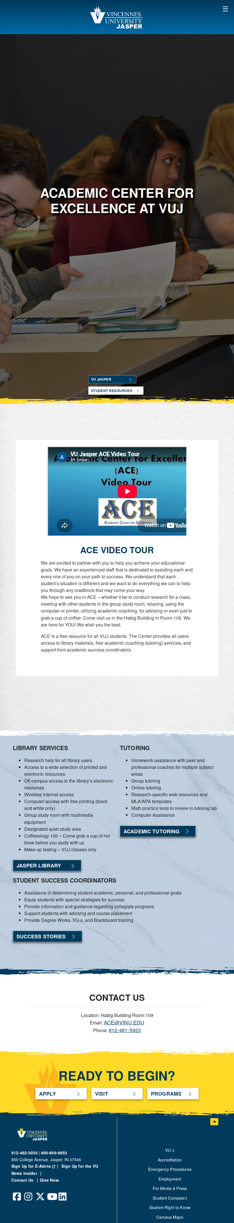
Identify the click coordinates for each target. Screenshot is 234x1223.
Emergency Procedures (169, 1169)
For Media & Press (170, 1188)
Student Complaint (170, 1198)
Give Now (49, 1180)
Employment (169, 1179)
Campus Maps (169, 1217)
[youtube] (51, 1192)
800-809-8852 (54, 1152)
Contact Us (23, 1180)
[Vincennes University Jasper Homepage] (117, 17)
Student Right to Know (169, 1207)
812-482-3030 (24, 1152)
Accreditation (170, 1160)
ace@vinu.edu (124, 1022)
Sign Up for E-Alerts (35, 1166)
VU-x (169, 1150)
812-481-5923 (125, 1030)
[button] (225, 8)
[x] (40, 1192)
